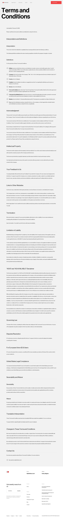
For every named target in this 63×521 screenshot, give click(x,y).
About (26, 2)
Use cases (28, 494)
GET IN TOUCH (55, 2)
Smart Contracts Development (47, 496)
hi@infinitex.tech (31, 473)
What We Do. (14, 2)
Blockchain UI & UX (45, 501)
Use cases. (20, 2)
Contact (28, 504)
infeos (28, 486)
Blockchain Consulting (45, 498)
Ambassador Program (30, 499)
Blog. (31, 2)
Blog (27, 502)
